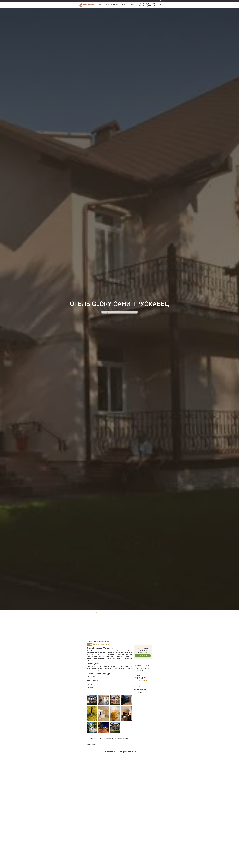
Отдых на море (124, 4)
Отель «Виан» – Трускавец (84, 854)
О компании (132, 4)
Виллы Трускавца (138, 695)
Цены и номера (96, 644)
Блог (139, 0)
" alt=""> (81, 768)
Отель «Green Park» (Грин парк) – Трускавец (88, 774)
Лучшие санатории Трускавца (141, 684)
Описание (90, 644)
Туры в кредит (153, 0)
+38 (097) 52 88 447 (148, 4)
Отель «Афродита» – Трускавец (86, 814)
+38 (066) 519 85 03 (148, 6)
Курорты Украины (104, 4)
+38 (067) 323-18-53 (142, 650)
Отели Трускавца (138, 692)
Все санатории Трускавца (140, 689)
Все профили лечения (143, 680)
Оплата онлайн (145, 0)
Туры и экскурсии (114, 4)
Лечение (102, 644)
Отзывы (107, 644)
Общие (88, 692)
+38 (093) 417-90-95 (142, 652)
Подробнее (89, 791)
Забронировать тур (142, 655)
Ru (158, 5)
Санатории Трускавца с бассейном (142, 686)
